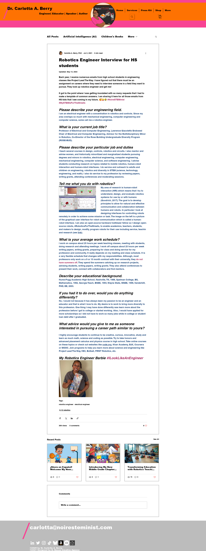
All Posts (53, 36)
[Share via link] (77, 418)
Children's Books (112, 36)
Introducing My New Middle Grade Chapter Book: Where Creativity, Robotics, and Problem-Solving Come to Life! (102, 468)
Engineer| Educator (51, 13)
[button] (160, 16)
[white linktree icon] (72, 542)
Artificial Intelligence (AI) (80, 36)
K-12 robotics (64, 410)
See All (156, 439)
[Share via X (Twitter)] (66, 418)
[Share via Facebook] (60, 418)
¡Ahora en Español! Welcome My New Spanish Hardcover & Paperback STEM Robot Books (64, 468)
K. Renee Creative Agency (65, 550)
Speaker (71, 13)
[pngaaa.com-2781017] (49, 542)
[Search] (131, 16)
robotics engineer (66, 404)
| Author (82, 13)
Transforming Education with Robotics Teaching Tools (142, 468)
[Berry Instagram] (43, 542)
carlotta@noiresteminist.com (71, 527)
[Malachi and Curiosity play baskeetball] (64, 453)
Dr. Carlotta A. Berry (29, 8)
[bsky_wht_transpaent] (55, 542)
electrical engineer (82, 404)
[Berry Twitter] (38, 542)
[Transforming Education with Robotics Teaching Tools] (142, 453)
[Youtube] (66, 542)
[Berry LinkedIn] (32, 542)
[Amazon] (60, 542)
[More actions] (145, 53)
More (131, 36)
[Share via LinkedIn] (72, 418)
